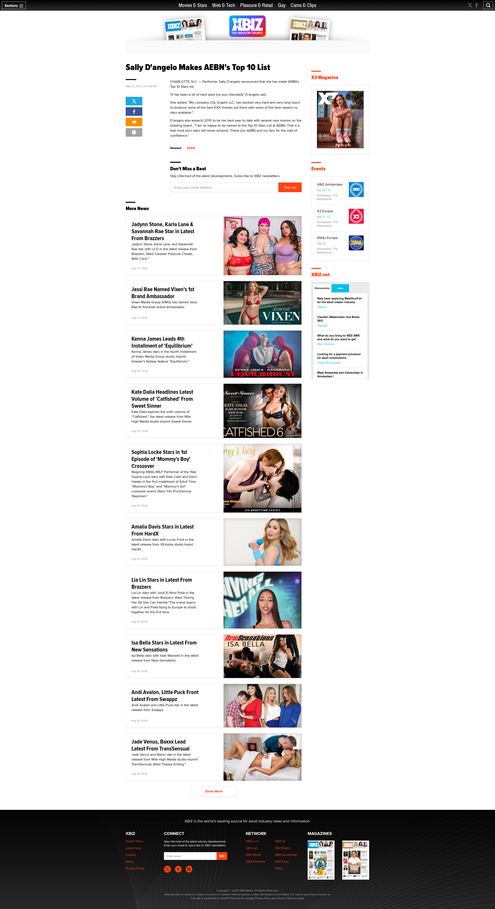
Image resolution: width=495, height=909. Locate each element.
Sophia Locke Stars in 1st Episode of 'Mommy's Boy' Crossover (160, 459)
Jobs (340, 288)
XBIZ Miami (282, 848)
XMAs (279, 868)
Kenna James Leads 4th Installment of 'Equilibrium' (162, 342)
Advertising (133, 848)
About (130, 861)
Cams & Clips (303, 5)
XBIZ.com (252, 841)
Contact (131, 855)
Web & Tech (223, 5)
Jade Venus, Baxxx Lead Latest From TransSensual (160, 745)
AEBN (191, 148)
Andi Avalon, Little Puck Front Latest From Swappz (165, 695)
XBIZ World (253, 855)
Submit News (134, 841)
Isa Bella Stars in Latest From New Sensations (164, 646)
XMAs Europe (327, 237)
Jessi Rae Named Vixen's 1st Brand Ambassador (162, 292)
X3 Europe (325, 211)
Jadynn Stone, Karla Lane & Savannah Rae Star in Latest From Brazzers (162, 231)
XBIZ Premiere (255, 861)
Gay (282, 5)
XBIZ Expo (282, 861)
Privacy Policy (135, 868)
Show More (214, 791)
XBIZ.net (320, 274)
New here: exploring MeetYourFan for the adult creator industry (339, 300)
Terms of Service (287, 898)
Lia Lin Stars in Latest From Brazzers (161, 583)
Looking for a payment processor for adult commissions (339, 356)
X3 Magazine (324, 77)
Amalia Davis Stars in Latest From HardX (162, 530)
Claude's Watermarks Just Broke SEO (338, 319)
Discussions (322, 288)
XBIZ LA (280, 841)
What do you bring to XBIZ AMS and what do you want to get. (338, 337)
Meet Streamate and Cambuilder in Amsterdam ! (340, 375)
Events (318, 168)
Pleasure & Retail (256, 5)
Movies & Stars (193, 5)
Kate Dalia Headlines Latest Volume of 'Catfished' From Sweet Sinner (162, 399)
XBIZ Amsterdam (330, 184)
